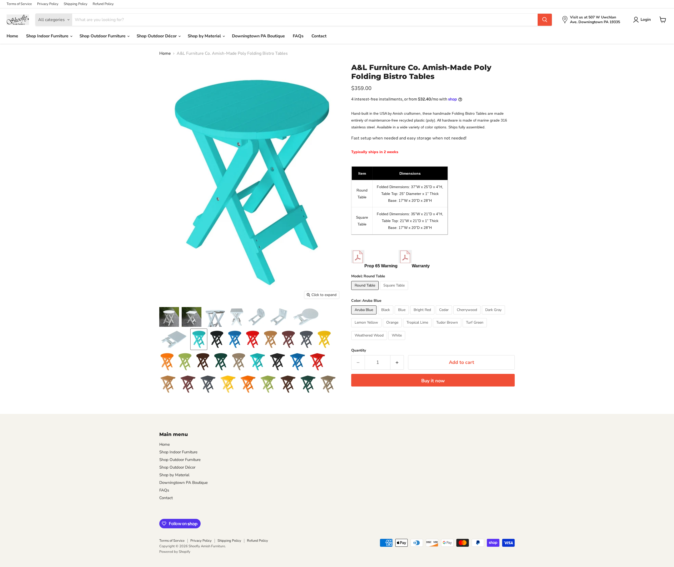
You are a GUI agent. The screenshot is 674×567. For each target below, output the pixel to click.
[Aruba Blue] (364, 316)
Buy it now (433, 381)
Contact (318, 36)
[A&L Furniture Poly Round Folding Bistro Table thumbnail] (169, 317)
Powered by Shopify (174, 551)
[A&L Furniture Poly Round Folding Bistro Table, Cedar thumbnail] (270, 339)
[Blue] (402, 316)
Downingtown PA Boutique (258, 36)
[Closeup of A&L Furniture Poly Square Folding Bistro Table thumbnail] (237, 317)
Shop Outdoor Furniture (103, 36)
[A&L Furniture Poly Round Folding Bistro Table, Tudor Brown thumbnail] (203, 361)
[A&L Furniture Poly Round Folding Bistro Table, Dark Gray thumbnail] (306, 339)
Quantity (358, 350)
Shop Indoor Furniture (48, 36)
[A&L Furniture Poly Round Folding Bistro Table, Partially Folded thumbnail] (256, 317)
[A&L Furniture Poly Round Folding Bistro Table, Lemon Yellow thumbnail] (324, 339)
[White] (397, 341)
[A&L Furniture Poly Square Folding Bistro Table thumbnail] (191, 317)
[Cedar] (444, 316)
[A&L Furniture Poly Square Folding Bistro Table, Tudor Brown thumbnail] (288, 384)
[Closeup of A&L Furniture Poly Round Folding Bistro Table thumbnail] (215, 317)
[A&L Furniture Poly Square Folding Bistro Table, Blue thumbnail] (297, 361)
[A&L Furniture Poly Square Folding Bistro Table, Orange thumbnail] (248, 384)
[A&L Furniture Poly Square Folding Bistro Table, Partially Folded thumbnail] (278, 317)
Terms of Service (19, 4)
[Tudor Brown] (448, 329)
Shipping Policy (75, 4)
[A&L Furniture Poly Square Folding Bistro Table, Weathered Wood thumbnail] (328, 384)
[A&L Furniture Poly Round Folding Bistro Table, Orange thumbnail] (167, 361)
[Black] (386, 316)
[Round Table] (365, 291)
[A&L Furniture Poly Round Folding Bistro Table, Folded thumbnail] (306, 317)
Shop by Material (205, 36)
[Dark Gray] (494, 316)
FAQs (298, 36)
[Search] (545, 20)
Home (12, 36)
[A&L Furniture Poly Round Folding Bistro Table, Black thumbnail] (217, 339)
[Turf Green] (475, 329)
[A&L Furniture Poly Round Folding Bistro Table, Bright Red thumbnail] (252, 339)
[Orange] (393, 329)
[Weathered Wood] (369, 341)
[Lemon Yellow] (367, 329)
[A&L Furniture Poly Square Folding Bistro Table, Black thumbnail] (277, 361)
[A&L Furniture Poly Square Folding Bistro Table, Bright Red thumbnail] (317, 361)
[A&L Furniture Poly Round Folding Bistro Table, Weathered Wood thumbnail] (238, 361)
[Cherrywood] (467, 316)
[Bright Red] (423, 316)
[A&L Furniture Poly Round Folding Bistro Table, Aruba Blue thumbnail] (199, 339)
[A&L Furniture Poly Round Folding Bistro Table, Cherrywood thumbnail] (288, 339)
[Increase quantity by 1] (397, 362)
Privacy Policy (47, 4)
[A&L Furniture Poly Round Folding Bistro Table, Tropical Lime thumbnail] (185, 361)
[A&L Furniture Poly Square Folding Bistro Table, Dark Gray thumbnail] (208, 384)
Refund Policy (103, 4)
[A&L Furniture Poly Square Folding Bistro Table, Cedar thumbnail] (168, 384)
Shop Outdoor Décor (157, 36)
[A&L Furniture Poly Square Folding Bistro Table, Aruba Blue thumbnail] (257, 361)
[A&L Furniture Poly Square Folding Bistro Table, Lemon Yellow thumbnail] (228, 384)
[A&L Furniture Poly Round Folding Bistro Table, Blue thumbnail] (234, 339)
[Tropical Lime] (418, 329)
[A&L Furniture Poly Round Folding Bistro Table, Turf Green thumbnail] (220, 361)
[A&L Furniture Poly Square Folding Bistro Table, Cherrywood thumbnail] (188, 384)
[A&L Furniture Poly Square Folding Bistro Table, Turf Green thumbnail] (308, 384)
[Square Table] (394, 291)
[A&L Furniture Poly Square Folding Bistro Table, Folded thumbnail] (174, 339)
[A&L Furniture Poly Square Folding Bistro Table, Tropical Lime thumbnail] (268, 384)
